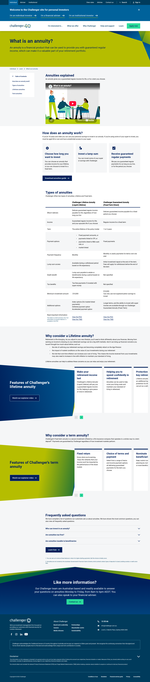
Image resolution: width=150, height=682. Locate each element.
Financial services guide (116, 676)
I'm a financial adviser (50, 15)
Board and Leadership (61, 625)
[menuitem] (55, 26)
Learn (21, 69)
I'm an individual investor (21, 15)
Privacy (128, 676)
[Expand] (138, 656)
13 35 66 (104, 621)
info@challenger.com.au (109, 626)
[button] (139, 10)
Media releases (59, 630)
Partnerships (76, 625)
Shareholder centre (78, 628)
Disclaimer (104, 676)
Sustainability (76, 630)
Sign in (137, 2)
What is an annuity (32, 69)
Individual (13, 69)
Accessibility (136, 676)
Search (124, 2)
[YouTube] (26, 634)
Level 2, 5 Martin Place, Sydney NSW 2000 (114, 630)
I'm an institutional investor (81, 15)
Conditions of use (93, 676)
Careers (56, 628)
